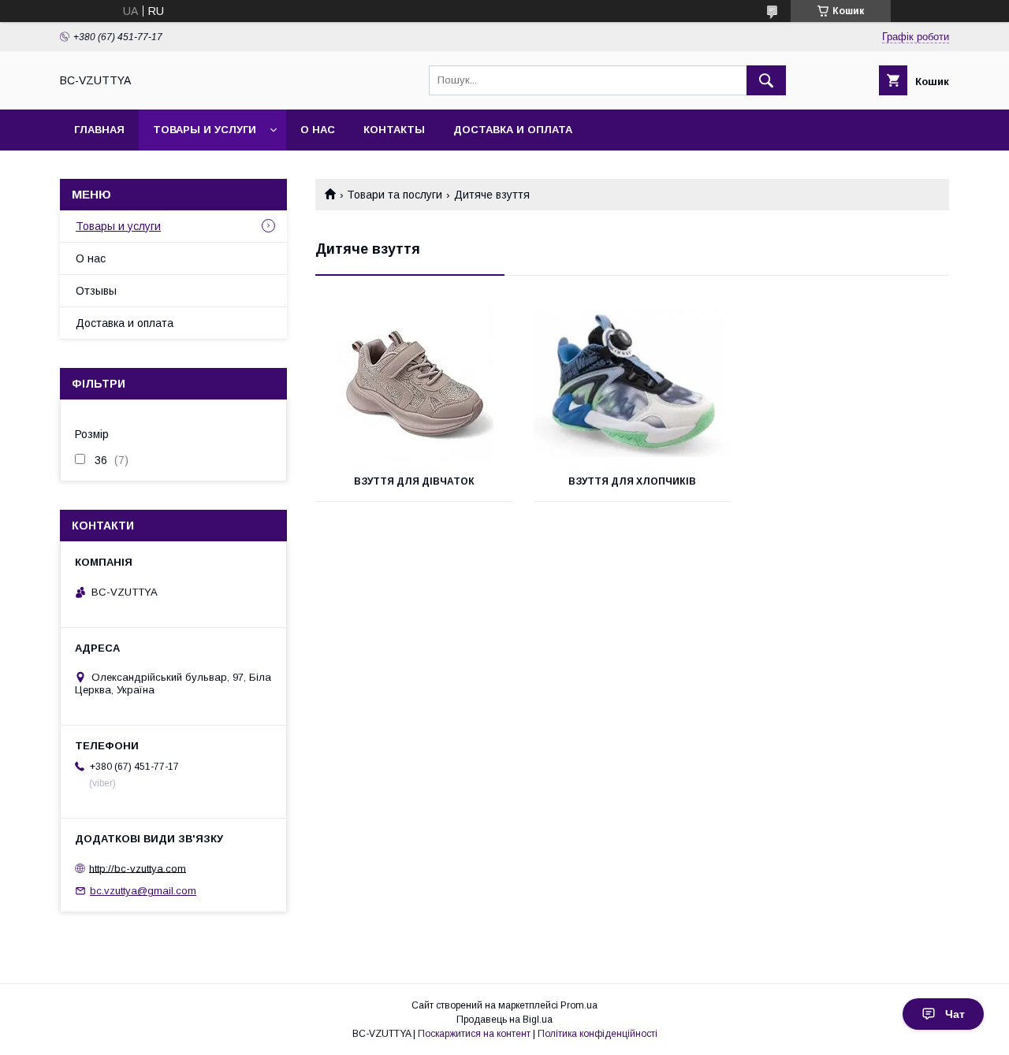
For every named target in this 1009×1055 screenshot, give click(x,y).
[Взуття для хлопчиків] (633, 383)
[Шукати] (766, 80)
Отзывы (96, 290)
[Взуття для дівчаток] (414, 383)
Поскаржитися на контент (474, 1033)
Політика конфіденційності (597, 1033)
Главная (99, 130)
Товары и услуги (204, 130)
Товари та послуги (394, 194)
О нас (317, 130)
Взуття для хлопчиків (632, 481)
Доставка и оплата (512, 130)
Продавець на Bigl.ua (504, 1019)
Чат (955, 1014)
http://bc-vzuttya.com (137, 868)
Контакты (394, 130)
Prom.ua (579, 1005)
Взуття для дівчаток (414, 481)
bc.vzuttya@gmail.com (143, 891)
